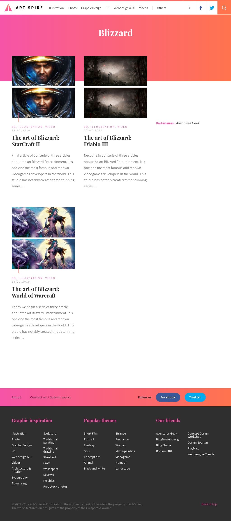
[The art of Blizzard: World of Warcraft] (43, 238)
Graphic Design (91, 8)
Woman (121, 445)
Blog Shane (163, 445)
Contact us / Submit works (50, 397)
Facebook (168, 397)
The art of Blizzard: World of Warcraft (35, 292)
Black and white (94, 468)
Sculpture (49, 433)
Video (50, 126)
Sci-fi (87, 451)
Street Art (49, 457)
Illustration (56, 8)
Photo (72, 8)
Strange (121, 433)
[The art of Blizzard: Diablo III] (115, 87)
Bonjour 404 (164, 451)
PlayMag (193, 448)
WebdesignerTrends (201, 454)
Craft (46, 463)
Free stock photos (55, 486)
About (16, 397)
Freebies (49, 481)
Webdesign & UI (124, 8)
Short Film (90, 433)
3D (107, 8)
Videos (143, 8)
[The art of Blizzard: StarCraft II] (43, 87)
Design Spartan (198, 442)
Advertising (19, 483)
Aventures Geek (188, 123)
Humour (121, 463)
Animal (88, 463)
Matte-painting (125, 451)
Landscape (123, 468)
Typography (20, 477)
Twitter (195, 397)
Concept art (92, 457)
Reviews (48, 475)
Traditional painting (50, 440)
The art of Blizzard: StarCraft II (35, 141)
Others (161, 8)
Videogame (123, 457)
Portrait (89, 439)
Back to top (209, 504)
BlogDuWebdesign (168, 439)
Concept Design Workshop (198, 435)
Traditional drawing (50, 450)
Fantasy (89, 445)
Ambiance (122, 439)
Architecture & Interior (21, 470)
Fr (189, 8)
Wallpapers (50, 469)
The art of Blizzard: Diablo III (108, 141)
